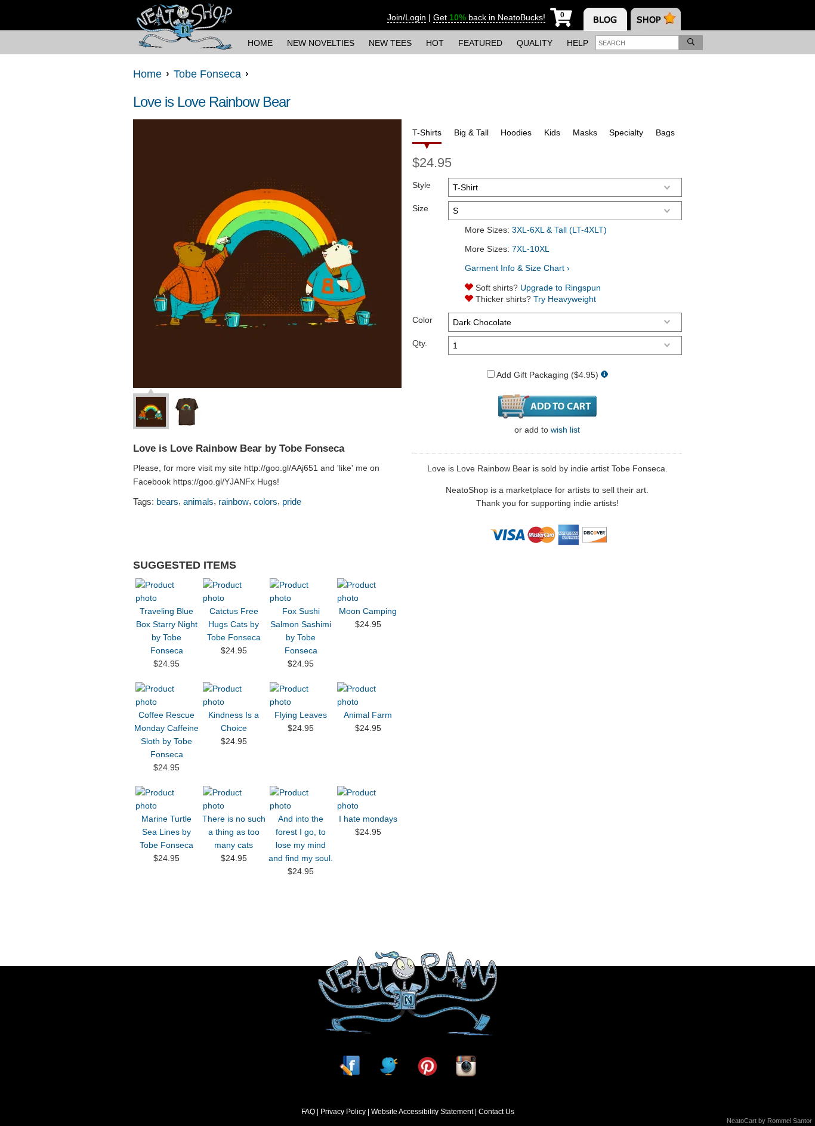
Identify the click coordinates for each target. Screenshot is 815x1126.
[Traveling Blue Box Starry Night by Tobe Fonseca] (166, 591)
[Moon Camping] (368, 591)
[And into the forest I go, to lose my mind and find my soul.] (300, 799)
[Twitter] (388, 1066)
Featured (480, 43)
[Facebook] (349, 1066)
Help (577, 43)
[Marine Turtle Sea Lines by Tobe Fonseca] (166, 799)
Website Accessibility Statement (422, 1112)
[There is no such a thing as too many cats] (234, 799)
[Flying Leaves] (300, 695)
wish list (565, 429)
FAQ (308, 1112)
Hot (435, 43)
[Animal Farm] (368, 695)
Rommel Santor (789, 1120)
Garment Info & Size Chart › (517, 268)
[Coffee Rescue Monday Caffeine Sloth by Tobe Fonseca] (166, 695)
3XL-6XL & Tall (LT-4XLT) (559, 230)
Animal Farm (368, 715)
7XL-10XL (530, 249)
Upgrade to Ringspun (560, 287)
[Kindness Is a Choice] (234, 695)
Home (260, 43)
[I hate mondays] (368, 799)
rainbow (233, 501)
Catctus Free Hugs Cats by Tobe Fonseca (234, 624)
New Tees (390, 43)
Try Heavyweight (564, 299)
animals (198, 501)
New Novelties (320, 43)
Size (420, 208)
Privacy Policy (343, 1112)
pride (291, 501)
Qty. (419, 343)
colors (265, 501)
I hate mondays (368, 818)
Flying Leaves (300, 715)
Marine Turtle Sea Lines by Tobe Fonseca (166, 832)
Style (421, 185)
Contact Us (496, 1112)
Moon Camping (368, 611)
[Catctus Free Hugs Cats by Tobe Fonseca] (234, 591)
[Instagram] (466, 1066)
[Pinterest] (427, 1066)
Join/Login (406, 17)
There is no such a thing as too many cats (234, 832)
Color (422, 320)
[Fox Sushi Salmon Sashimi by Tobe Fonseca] (300, 591)
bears (167, 501)
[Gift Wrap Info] (604, 375)
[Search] (691, 42)
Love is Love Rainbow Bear (211, 102)
